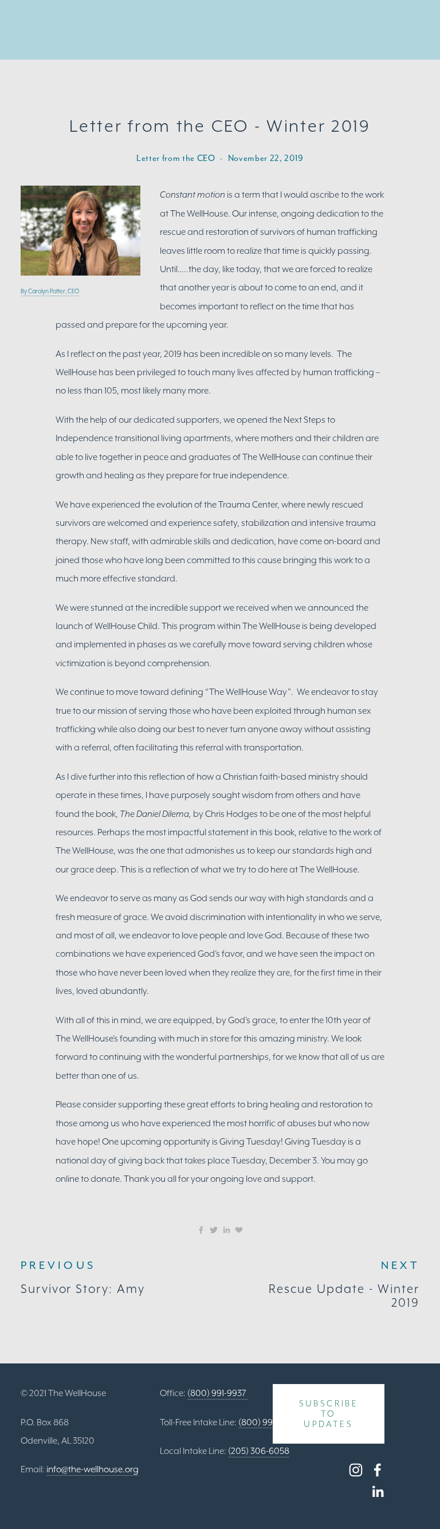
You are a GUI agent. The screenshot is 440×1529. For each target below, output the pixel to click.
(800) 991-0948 (268, 1422)
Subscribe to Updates (329, 1413)
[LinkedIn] (377, 1492)
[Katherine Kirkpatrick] (377, 1470)
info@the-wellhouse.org (92, 1469)
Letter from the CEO (175, 158)
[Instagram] (356, 1470)
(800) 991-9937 (217, 1393)
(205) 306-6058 (258, 1450)
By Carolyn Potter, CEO (50, 291)
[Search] (25, 30)
